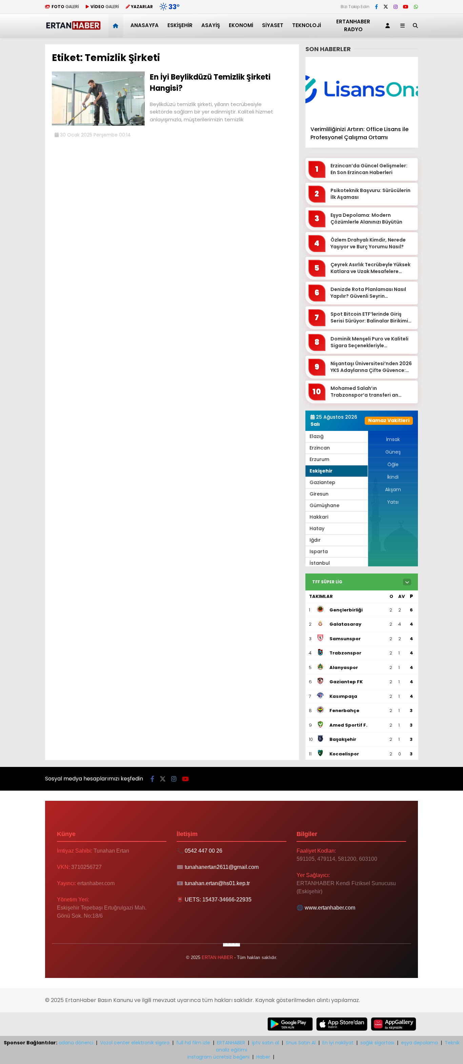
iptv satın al (265, 1042)
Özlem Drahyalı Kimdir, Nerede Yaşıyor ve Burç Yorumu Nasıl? (368, 243)
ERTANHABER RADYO (353, 25)
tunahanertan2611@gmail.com (222, 867)
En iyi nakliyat (338, 1042)
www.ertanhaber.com (330, 908)
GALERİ (65, 6)
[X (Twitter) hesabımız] (385, 6)
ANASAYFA (144, 25)
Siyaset (272, 25)
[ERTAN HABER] (73, 28)
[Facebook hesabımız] (376, 6)
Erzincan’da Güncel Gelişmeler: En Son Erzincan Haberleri (368, 169)
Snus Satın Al (301, 1042)
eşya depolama (419, 1042)
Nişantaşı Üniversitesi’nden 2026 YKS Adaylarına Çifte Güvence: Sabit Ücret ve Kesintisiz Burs (371, 367)
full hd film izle (193, 1042)
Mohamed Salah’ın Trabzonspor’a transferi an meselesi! (364, 391)
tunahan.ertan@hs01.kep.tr (217, 883)
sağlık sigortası (377, 1042)
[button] (117, 25)
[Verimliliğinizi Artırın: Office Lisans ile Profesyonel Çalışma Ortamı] (361, 88)
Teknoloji (306, 25)
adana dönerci (76, 1042)
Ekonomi (241, 25)
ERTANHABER (231, 1042)
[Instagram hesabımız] (396, 6)
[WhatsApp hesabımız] (416, 6)
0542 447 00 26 (203, 851)
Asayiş (210, 25)
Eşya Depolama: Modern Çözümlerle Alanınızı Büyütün (366, 218)
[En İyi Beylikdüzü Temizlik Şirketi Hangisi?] (98, 124)
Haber (263, 1056)
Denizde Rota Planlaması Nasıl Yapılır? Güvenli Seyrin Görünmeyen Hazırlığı (368, 292)
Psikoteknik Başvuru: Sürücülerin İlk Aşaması (370, 194)
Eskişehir (180, 25)
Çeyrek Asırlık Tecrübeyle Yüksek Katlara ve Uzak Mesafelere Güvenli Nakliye (370, 268)
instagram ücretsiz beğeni (218, 1056)
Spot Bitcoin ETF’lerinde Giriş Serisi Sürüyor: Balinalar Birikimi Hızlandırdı (369, 317)
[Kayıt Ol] (388, 25)
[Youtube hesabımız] (405, 6)
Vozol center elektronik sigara (134, 1042)
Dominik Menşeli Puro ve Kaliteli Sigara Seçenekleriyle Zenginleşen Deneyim (369, 342)
